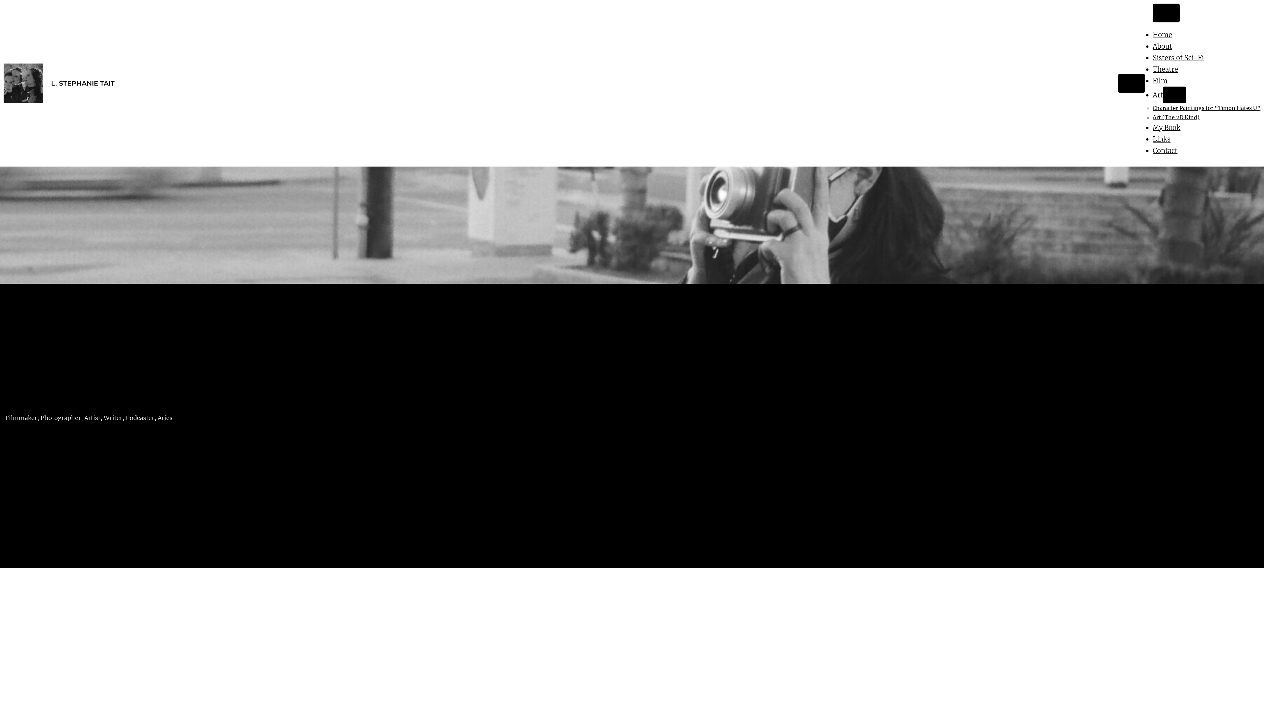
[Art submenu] (1174, 95)
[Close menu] (1166, 13)
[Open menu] (1131, 83)
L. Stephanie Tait (83, 83)
